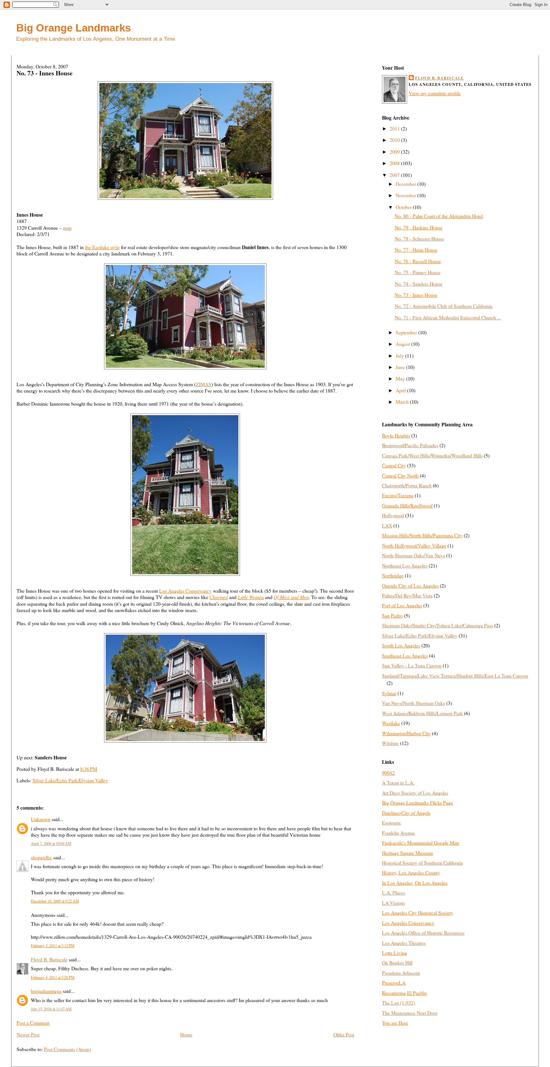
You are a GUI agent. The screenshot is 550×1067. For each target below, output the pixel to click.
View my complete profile (435, 93)
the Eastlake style (102, 247)
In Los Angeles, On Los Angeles (415, 882)
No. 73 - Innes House (45, 73)
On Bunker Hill (397, 962)
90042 (388, 772)
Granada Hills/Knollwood (407, 505)
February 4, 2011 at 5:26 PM (52, 977)
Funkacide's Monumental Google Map (420, 842)
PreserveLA (393, 982)
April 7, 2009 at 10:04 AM (51, 843)
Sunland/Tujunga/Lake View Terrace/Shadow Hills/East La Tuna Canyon (455, 675)
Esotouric (391, 822)
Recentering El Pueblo (404, 992)
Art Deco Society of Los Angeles (415, 792)
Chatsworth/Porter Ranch (407, 485)
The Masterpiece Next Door (409, 1012)
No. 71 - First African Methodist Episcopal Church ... (448, 317)
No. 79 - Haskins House (418, 227)
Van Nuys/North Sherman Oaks (413, 703)
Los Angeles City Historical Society (417, 912)
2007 (395, 174)
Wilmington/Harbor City (406, 733)
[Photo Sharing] (185, 197)
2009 (395, 151)
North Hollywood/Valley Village (414, 545)
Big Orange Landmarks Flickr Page (417, 802)
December (406, 183)
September (407, 332)
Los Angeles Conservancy (185, 590)
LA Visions (393, 902)
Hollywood (393, 515)
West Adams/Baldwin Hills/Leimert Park (422, 713)
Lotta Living (394, 952)
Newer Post (28, 1034)
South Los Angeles (401, 645)
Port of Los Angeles (402, 605)
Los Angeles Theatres (404, 942)
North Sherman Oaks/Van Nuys (413, 555)
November (406, 195)
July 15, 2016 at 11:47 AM (51, 1008)
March (403, 401)
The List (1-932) (398, 1002)
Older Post (343, 1034)
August (403, 343)
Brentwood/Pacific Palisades (410, 445)
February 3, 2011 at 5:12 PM (52, 945)
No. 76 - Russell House (418, 261)
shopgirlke (41, 857)
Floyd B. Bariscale (49, 959)
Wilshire (390, 743)
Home (186, 1034)
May (401, 378)
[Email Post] (99, 768)
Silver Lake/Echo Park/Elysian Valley (70, 780)
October (404, 207)
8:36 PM (88, 768)
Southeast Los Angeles (405, 655)
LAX (387, 525)
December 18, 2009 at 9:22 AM (55, 900)
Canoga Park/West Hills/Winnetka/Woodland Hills (432, 455)
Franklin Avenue (398, 832)
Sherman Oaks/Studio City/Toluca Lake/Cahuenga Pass (437, 625)
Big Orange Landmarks (73, 28)
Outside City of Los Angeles (410, 585)
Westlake (391, 723)
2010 (395, 139)
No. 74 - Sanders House (418, 283)
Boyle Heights (396, 435)
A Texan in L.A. (398, 782)
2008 (395, 163)
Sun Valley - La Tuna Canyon (411, 665)
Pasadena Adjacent (401, 972)
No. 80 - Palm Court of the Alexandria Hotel (439, 216)
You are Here (395, 1022)
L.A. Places (393, 892)
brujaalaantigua (46, 990)
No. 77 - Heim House (416, 249)
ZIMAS (203, 384)
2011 (395, 128)
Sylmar (389, 693)
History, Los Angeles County (411, 872)
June (401, 367)
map (67, 227)
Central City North (400, 475)
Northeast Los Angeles (404, 565)
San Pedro (392, 615)
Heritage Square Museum (407, 852)
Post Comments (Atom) (67, 1049)
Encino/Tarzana (397, 495)
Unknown (40, 819)
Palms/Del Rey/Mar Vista (407, 595)
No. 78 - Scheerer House (419, 238)
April (401, 390)
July (400, 355)
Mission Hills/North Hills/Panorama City (422, 535)
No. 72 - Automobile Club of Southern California (443, 306)
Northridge (393, 575)
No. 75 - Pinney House (418, 272)
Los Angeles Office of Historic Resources (423, 932)
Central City (394, 465)
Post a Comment (33, 1022)
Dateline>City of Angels (406, 812)
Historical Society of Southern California (422, 862)
